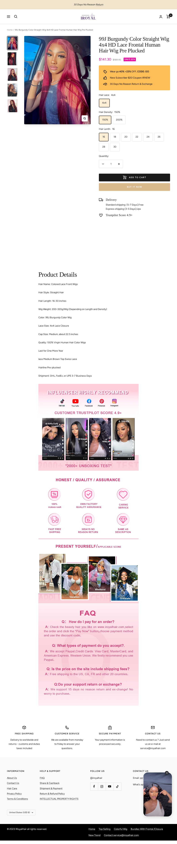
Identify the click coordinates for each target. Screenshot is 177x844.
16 (104, 136)
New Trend (94, 835)
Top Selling (104, 829)
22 (137, 136)
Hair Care (12, 788)
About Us (12, 778)
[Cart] (168, 16)
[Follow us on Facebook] (94, 786)
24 (148, 136)
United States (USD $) (19, 812)
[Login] (160, 16)
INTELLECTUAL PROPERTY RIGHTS (59, 798)
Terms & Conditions (17, 798)
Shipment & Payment (51, 788)
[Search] (15, 16)
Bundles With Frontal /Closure (147, 829)
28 (103, 146)
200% (119, 119)
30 (114, 146)
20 (125, 136)
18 (115, 136)
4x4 (104, 102)
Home (10, 30)
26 (159, 136)
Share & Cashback (49, 783)
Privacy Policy (14, 793)
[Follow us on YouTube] (110, 786)
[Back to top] (162, 820)
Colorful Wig (120, 829)
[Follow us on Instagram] (102, 786)
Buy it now (134, 187)
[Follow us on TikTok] (117, 786)
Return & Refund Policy (52, 793)
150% (105, 119)
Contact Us (13, 783)
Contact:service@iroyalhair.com (121, 835)
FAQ (42, 778)
